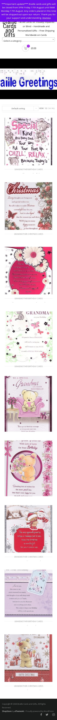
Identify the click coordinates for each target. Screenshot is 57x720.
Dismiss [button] (46, 17)
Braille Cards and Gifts (9, 28)
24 (49, 108)
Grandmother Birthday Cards (28, 169)
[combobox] (28, 39)
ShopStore (7, 711)
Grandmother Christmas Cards (28, 234)
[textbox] (28, 41)
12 (46, 108)
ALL (53, 108)
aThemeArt (19, 711)
